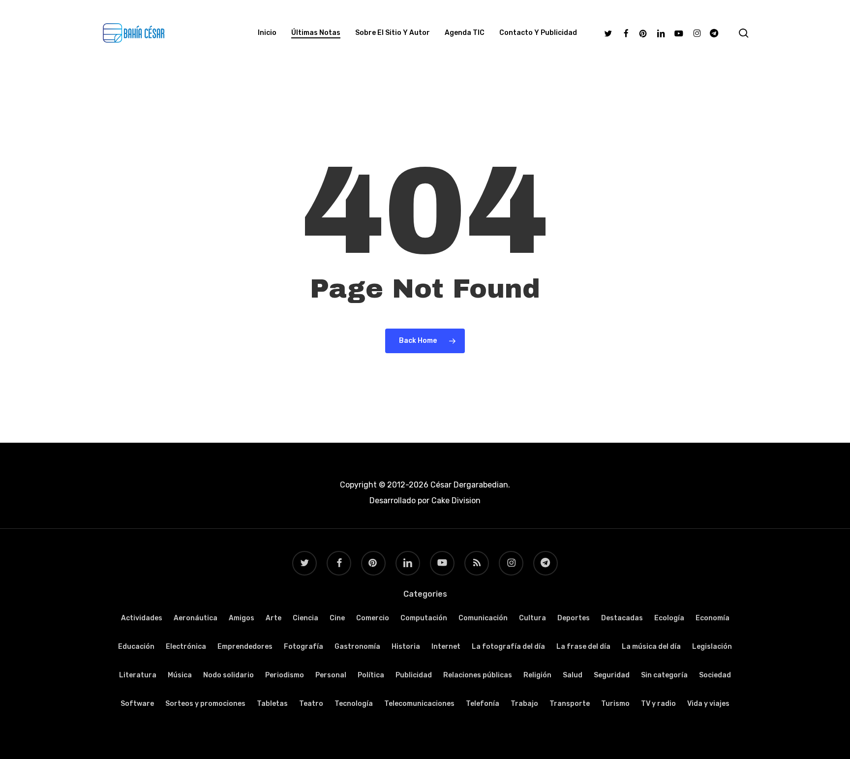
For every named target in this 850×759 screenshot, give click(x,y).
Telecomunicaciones (419, 703)
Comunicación (483, 618)
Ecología (669, 618)
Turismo (615, 703)
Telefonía (482, 703)
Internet (445, 646)
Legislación (712, 646)
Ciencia (305, 618)
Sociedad (715, 675)
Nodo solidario (228, 675)
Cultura (532, 618)
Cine (337, 618)
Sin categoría (664, 675)
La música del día (651, 646)
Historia (406, 646)
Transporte (569, 703)
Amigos (241, 618)
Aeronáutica (195, 618)
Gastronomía (357, 646)
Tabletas (272, 703)
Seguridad (612, 675)
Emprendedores (245, 646)
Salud (572, 675)
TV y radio (658, 703)
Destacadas (622, 618)
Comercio (372, 618)
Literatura (137, 675)
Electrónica (186, 646)
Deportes (573, 618)
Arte (273, 618)
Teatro (311, 703)
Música (180, 675)
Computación (423, 618)
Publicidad (413, 675)
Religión (537, 675)
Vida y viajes (708, 703)
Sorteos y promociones (205, 703)
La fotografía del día (508, 646)
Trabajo (524, 703)
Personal (330, 675)
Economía (712, 618)
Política (371, 675)
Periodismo (284, 675)
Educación (136, 646)
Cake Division (455, 500)
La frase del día (583, 646)
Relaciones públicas (477, 675)
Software (137, 703)
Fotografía (303, 646)
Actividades (141, 618)
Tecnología (353, 703)
